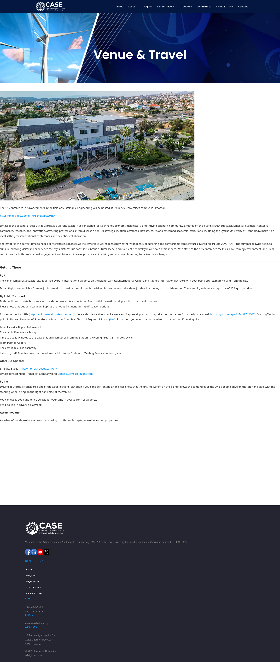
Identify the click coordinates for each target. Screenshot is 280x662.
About (131, 6)
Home (120, 6)
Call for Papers (165, 6)
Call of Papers (33, 587)
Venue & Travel (224, 6)
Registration (32, 581)
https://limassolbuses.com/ (77, 374)
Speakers (186, 6)
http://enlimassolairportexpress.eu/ (51, 314)
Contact (243, 6)
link (112, 319)
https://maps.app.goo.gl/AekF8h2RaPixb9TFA (27, 215)
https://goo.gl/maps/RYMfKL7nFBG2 (232, 314)
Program (147, 6)
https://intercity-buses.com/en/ (38, 368)
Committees (204, 6)
